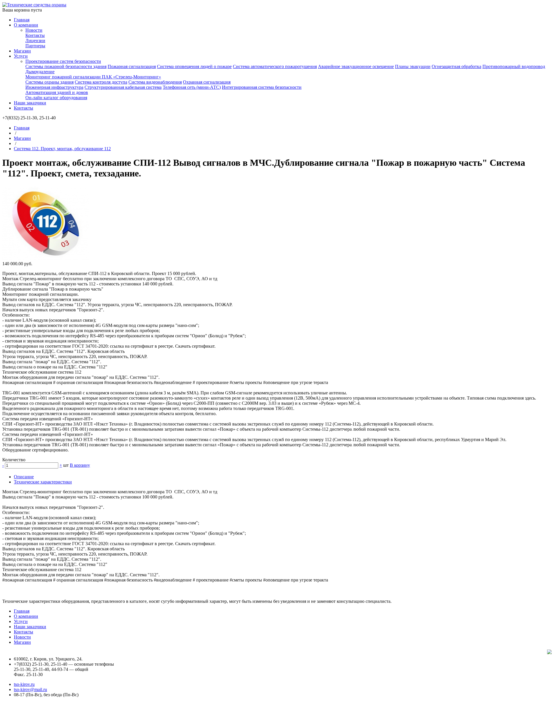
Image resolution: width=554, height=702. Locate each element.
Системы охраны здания (49, 82)
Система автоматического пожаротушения (275, 66)
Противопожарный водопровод (513, 66)
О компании (26, 24)
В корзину (80, 465)
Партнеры (35, 45)
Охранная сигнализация (207, 82)
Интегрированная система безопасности (262, 87)
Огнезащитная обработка (456, 66)
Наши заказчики (30, 102)
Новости (33, 30)
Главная (21, 19)
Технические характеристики (43, 481)
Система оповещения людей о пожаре (194, 66)
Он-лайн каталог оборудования (56, 97)
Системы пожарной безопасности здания (65, 66)
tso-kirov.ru (24, 684)
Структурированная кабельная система (123, 87)
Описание (24, 476)
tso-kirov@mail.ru (30, 689)
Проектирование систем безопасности (63, 61)
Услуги (21, 56)
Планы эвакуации (413, 66)
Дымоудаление (40, 71)
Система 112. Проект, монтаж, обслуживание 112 (62, 148)
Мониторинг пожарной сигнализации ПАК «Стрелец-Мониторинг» (93, 76)
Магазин (22, 50)
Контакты (35, 35)
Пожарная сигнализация (132, 66)
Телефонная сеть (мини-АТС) (192, 87)
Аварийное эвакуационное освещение (356, 66)
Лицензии (35, 40)
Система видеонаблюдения (155, 82)
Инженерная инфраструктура (54, 87)
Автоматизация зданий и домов (56, 92)
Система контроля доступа (101, 82)
